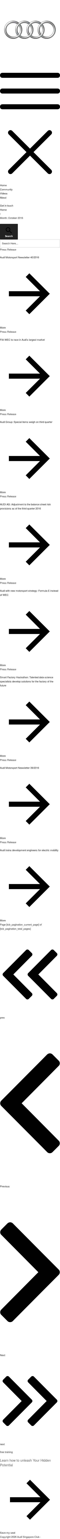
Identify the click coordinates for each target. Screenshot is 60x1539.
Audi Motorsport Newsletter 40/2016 (19, 257)
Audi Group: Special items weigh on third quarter (26, 422)
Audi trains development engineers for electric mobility (29, 850)
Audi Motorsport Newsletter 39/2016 (19, 767)
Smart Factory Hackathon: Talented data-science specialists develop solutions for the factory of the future (26, 681)
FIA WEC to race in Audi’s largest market (22, 339)
